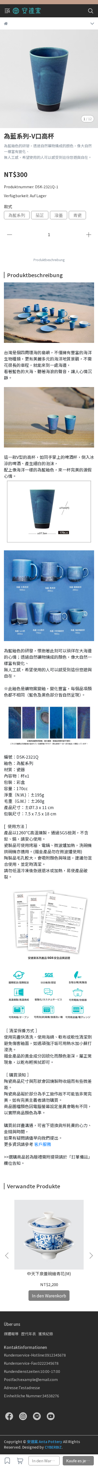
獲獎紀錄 (45, 1333)
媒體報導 (11, 1333)
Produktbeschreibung (49, 259)
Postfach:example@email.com (31, 1379)
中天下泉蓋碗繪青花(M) (49, 1273)
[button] (91, 1255)
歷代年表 (28, 1333)
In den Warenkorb (46, 1460)
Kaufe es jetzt (79, 1460)
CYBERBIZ (53, 1447)
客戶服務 (42, 1144)
